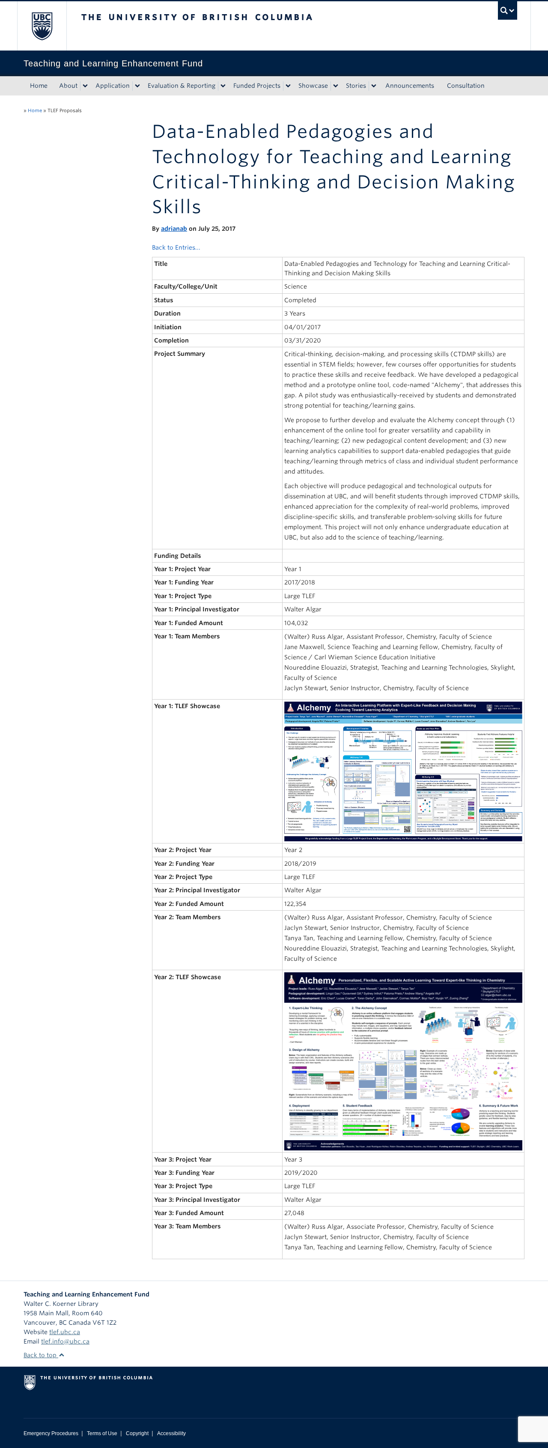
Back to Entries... (176, 247)
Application (112, 85)
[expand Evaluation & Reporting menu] (223, 86)
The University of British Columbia (41, 26)
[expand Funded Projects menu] (288, 86)
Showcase (313, 85)
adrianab (174, 228)
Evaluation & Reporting (181, 85)
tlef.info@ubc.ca (65, 1341)
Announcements (409, 85)
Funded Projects (256, 85)
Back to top (41, 1355)
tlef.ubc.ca (64, 1332)
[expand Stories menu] (374, 86)
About (68, 85)
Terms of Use (102, 1433)
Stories (356, 85)
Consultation (466, 85)
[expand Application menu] (137, 86)
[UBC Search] (507, 10)
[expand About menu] (85, 86)
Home (39, 85)
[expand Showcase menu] (336, 86)
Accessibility (171, 1433)
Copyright (137, 1433)
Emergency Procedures (51, 1433)
